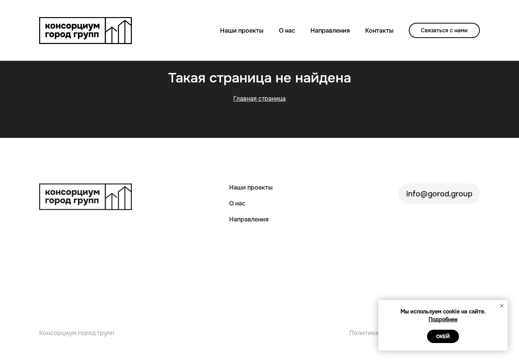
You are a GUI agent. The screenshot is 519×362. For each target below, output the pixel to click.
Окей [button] (443, 336)
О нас (287, 31)
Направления (330, 31)
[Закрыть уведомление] (502, 306)
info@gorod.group (439, 194)
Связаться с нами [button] (444, 30)
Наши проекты (242, 31)
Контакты (379, 31)
